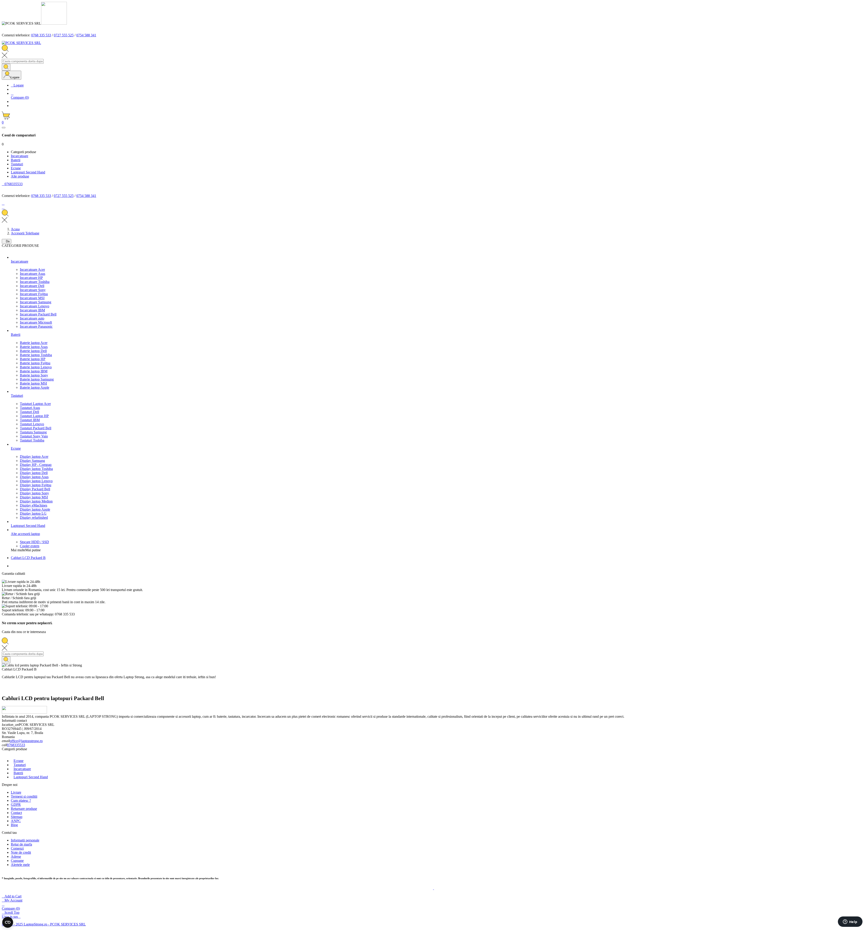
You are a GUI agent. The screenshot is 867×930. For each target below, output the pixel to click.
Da (6, 241)
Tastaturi (20, 765)
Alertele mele (20, 865)
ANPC (16, 821)
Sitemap (16, 817)
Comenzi (17, 848)
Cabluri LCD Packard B (28, 558)
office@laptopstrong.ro (26, 741)
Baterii (18, 773)
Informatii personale (25, 840)
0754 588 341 (86, 35)
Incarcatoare (22, 769)
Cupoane (17, 860)
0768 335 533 (41, 35)
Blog (14, 825)
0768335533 (16, 745)
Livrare (16, 792)
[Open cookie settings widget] (7, 922)
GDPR (16, 804)
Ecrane (18, 761)
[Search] (6, 67)
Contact (16, 813)
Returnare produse (24, 809)
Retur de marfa (21, 844)
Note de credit (21, 852)
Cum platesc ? (21, 800)
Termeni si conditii (24, 796)
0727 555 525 (64, 35)
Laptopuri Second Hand (31, 777)
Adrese (16, 856)
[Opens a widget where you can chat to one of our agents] (850, 922)
